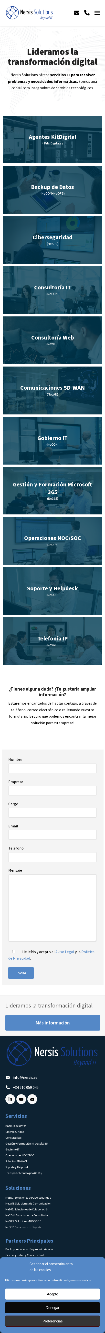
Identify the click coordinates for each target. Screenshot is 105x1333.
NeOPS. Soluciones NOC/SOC (23, 1221)
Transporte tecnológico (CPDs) (23, 1173)
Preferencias (52, 1321)
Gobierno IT (12, 1149)
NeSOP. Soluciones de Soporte (23, 1227)
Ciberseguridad (14, 1132)
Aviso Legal (64, 951)
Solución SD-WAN (16, 1161)
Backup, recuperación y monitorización (29, 1249)
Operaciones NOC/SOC (19, 1155)
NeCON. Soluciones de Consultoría (26, 1215)
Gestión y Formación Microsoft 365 (26, 1143)
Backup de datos (15, 1126)
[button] (97, 13)
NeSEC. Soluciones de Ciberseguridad (28, 1197)
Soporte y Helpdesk (17, 1167)
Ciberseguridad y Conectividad (24, 1255)
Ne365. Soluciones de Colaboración (27, 1209)
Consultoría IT (14, 1137)
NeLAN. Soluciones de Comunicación (28, 1203)
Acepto (52, 1294)
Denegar (52, 1307)
